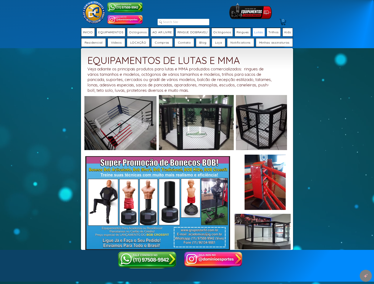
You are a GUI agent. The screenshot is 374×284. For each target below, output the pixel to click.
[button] (283, 22)
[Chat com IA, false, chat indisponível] (366, 276)
